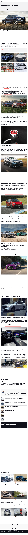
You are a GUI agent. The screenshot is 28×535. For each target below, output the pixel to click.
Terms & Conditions (14, 530)
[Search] (24, 1)
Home (1, 3)
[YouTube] (9, 524)
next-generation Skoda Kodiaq (7, 89)
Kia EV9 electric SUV (9, 87)
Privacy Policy (9, 530)
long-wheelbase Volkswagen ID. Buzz (11, 92)
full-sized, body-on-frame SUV (8, 94)
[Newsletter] (22, 1)
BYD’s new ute (4, 93)
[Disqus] (14, 443)
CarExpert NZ (14, 528)
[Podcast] (18, 524)
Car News (4, 3)
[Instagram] (12, 524)
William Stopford (5, 30)
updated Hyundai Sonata (14, 90)
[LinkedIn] (17, 524)
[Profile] (25, 1)
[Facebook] (10, 524)
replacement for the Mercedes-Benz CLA (8, 91)
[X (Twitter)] (15, 524)
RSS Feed (18, 530)
